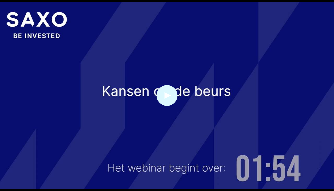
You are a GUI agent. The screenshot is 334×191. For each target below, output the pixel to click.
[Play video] (167, 95)
